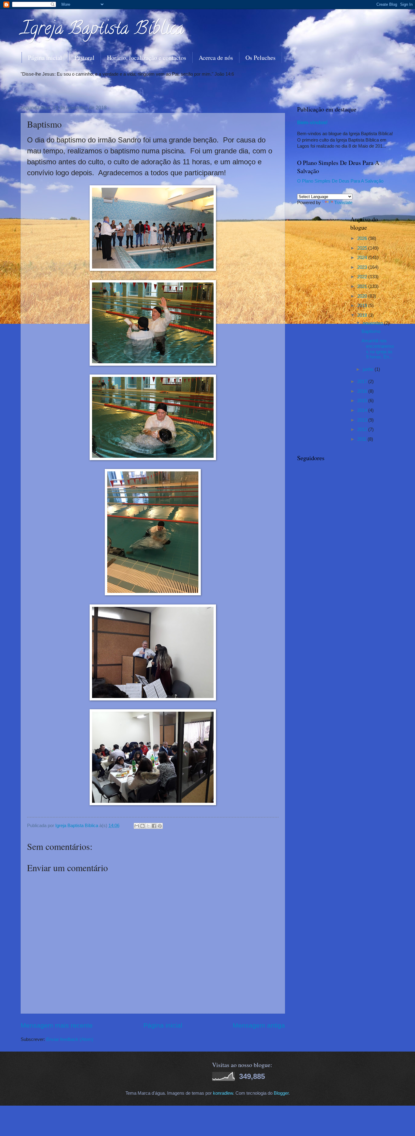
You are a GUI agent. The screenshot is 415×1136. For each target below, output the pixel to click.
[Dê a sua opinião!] (142, 826)
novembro (373, 323)
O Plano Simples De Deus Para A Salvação (340, 181)
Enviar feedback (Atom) (69, 1039)
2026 (362, 238)
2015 (362, 400)
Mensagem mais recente (57, 1025)
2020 (362, 296)
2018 (362, 315)
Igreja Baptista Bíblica (102, 30)
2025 (362, 248)
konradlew (223, 1093)
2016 (362, 391)
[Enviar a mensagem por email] (137, 826)
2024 (362, 257)
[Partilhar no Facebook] (154, 826)
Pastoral (84, 57)
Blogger (281, 1093)
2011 (362, 439)
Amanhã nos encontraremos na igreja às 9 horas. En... (378, 348)
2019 (362, 305)
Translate (343, 202)
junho (369, 369)
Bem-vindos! (312, 122)
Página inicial (45, 57)
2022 (362, 276)
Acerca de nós (216, 57)
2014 (362, 410)
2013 (362, 420)
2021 (362, 286)
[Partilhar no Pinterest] (160, 826)
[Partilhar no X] (148, 826)
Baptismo (371, 331)
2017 (362, 381)
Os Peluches (260, 57)
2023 (362, 267)
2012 (362, 429)
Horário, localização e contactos (146, 57)
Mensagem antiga (259, 1025)
